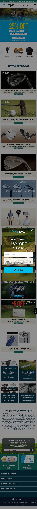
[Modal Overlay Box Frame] (18, 254)
